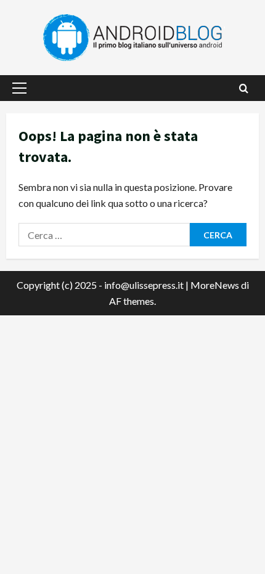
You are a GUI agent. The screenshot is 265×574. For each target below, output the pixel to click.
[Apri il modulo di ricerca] (243, 88)
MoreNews (214, 285)
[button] (19, 88)
